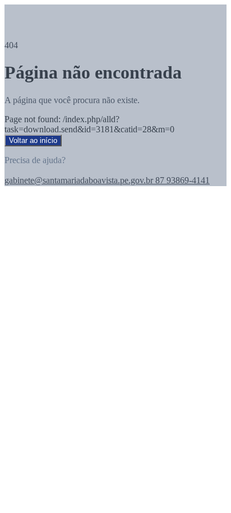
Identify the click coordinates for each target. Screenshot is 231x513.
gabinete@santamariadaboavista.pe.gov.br (78, 180)
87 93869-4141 (181, 180)
